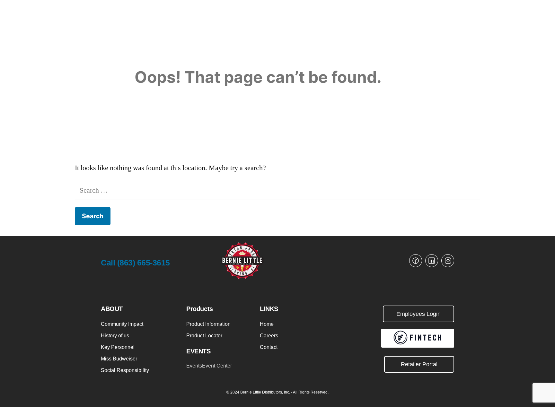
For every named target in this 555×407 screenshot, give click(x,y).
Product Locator (204, 335)
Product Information (208, 324)
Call (135, 262)
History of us (115, 335)
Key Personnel (118, 347)
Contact (269, 347)
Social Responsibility (125, 370)
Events (194, 365)
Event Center (217, 365)
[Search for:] (277, 190)
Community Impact (122, 324)
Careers (269, 335)
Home (267, 324)
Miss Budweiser (119, 358)
